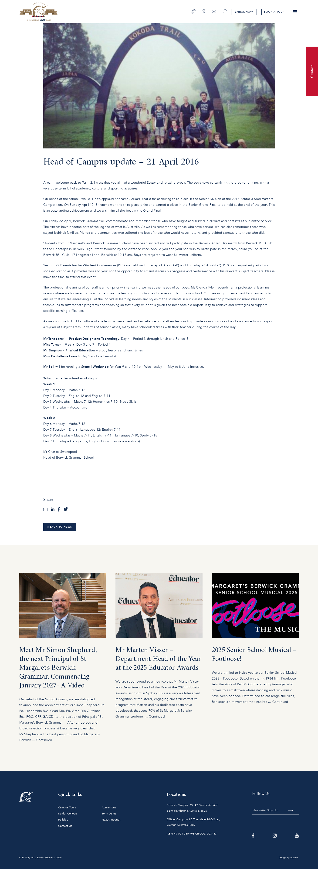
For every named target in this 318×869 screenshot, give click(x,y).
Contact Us (65, 826)
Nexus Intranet (111, 819)
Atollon (294, 857)
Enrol (244, 12)
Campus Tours (67, 807)
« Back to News (59, 527)
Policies (63, 819)
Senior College (67, 813)
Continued (44, 740)
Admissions (109, 807)
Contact (312, 71)
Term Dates (109, 813)
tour (274, 12)
